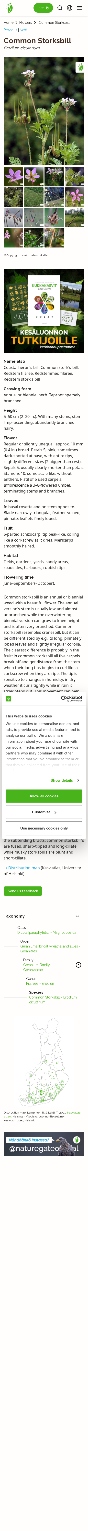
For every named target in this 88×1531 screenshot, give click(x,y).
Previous (10, 30)
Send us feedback (23, 891)
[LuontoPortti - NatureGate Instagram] (44, 1144)
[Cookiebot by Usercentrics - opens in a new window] (62, 699)
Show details (62, 780)
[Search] (60, 8)
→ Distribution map (22, 867)
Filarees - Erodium (40, 984)
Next (23, 30)
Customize (41, 812)
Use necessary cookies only (44, 828)
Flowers (25, 23)
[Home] (9, 8)
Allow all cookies (44, 796)
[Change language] (70, 8)
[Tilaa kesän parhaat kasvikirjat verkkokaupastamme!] (44, 311)
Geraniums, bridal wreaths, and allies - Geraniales (50, 948)
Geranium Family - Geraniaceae (37, 967)
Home (8, 23)
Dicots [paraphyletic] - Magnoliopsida (46, 932)
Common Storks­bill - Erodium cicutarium (53, 999)
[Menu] (79, 8)
